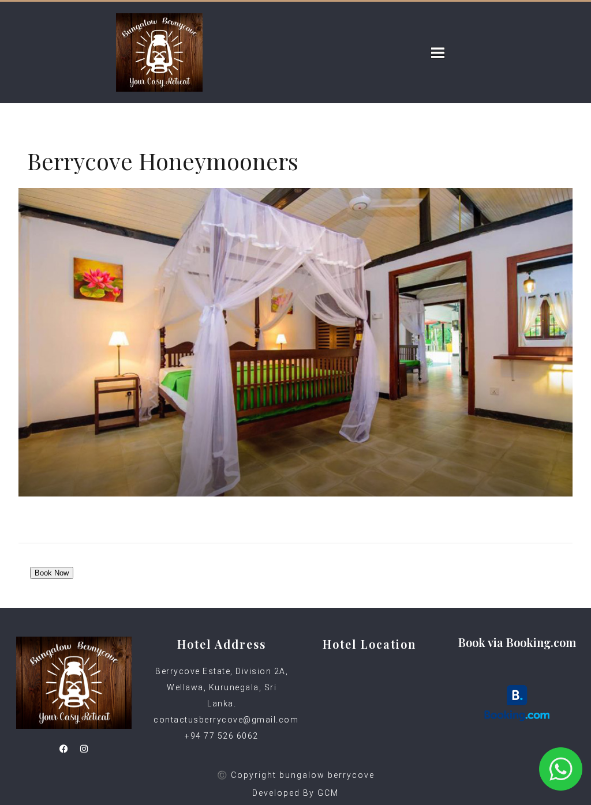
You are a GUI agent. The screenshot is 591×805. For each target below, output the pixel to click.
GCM (328, 793)
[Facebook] (64, 749)
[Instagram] (84, 749)
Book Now (52, 573)
